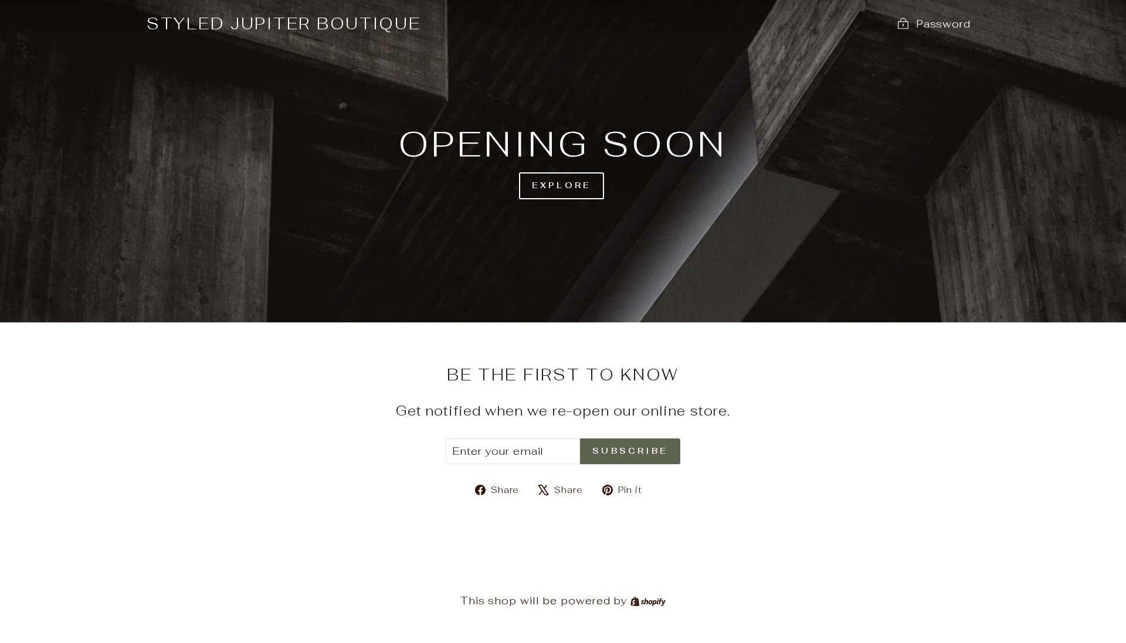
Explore (561, 185)
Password (943, 23)
